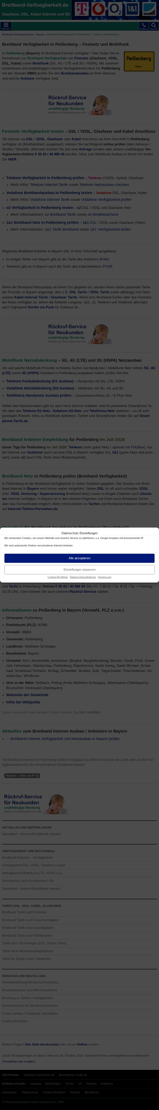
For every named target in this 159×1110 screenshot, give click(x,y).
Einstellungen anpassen (80, 569)
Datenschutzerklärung (83, 576)
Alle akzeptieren (79, 558)
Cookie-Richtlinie (58, 576)
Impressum (104, 576)
